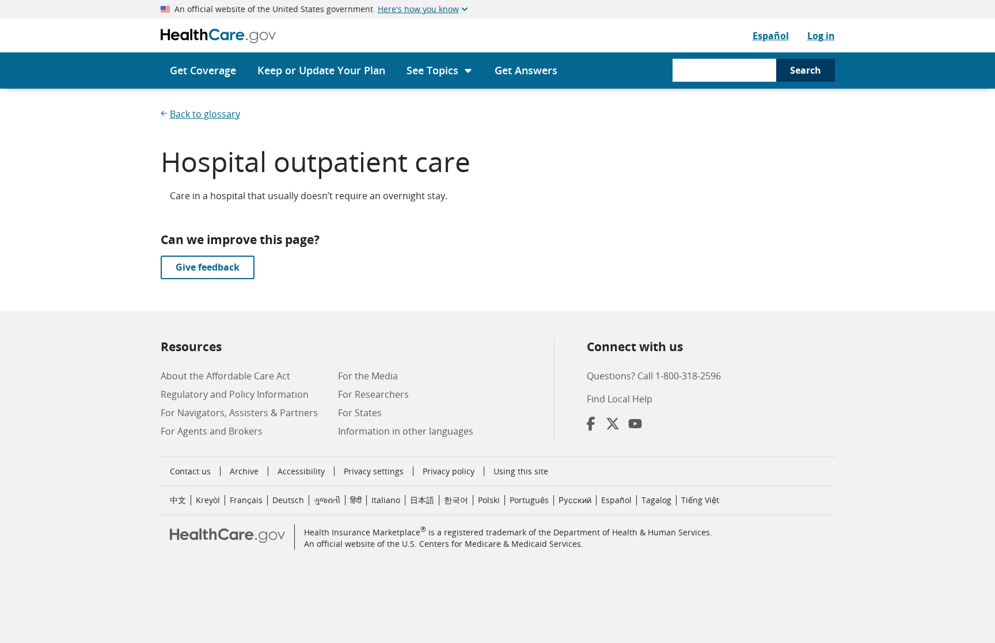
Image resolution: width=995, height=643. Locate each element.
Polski (489, 499)
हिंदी (356, 499)
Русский (575, 499)
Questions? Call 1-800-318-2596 (654, 376)
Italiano (385, 499)
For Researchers (373, 394)
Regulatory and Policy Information (235, 394)
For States (360, 412)
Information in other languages (405, 431)
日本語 (422, 499)
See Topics (432, 70)
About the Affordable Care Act (225, 376)
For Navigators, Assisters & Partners (239, 412)
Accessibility (301, 471)
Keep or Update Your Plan (321, 70)
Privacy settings (374, 471)
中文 (178, 499)
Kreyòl (208, 499)
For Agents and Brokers (212, 431)
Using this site (520, 471)
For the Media (368, 376)
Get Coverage (203, 70)
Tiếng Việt (700, 499)
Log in (821, 35)
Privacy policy (448, 471)
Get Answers (526, 70)
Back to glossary (205, 114)
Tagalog (656, 499)
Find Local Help (619, 399)
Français (246, 499)
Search (805, 70)
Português (529, 499)
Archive (244, 471)
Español (771, 35)
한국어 (456, 499)
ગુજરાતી (327, 499)
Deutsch (288, 499)
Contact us (190, 471)
